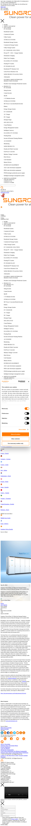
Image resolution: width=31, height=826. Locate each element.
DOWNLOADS (5, 192)
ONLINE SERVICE (9, 179)
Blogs (16, 745)
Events (2, 747)
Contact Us (3, 755)
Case (2, 748)
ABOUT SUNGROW (9, 26)
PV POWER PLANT (9, 66)
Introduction (4, 750)
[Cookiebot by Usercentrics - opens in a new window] (18, 382)
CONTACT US (8, 181)
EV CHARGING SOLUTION (12, 50)
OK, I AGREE (4, 8)
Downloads (12, 745)
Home (2, 603)
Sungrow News (5, 745)
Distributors (7, 747)
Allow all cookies (15, 434)
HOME (6, 24)
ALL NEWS (4, 605)
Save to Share (4, 532)
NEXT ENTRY (5, 729)
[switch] (27, 413)
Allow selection (15, 438)
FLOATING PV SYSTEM (11, 61)
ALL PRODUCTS (8, 284)
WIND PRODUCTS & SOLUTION (13, 74)
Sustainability (10, 750)
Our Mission (6, 748)
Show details (22, 429)
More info (3, 7)
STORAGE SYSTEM (9, 39)
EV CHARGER (8, 111)
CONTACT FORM (9, 182)
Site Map (9, 755)
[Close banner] (28, 381)
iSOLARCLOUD (8, 122)
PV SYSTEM (7, 29)
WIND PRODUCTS (9, 146)
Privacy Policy (15, 755)
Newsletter (7, 744)
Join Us (2, 744)
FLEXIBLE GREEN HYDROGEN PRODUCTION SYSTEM (13, 80)
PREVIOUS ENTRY (6, 727)
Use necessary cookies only (15, 443)
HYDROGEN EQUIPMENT (11, 165)
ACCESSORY (7, 141)
